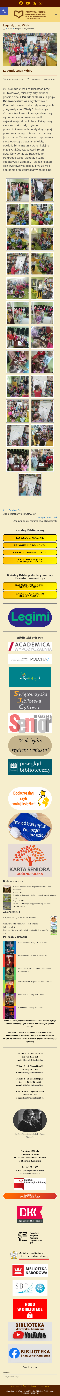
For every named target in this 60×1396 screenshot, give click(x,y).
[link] (4, 11)
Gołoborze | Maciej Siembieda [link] (31, 1008)
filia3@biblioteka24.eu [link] (33, 1085)
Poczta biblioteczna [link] (30, 1386)
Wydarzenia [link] (29, 29)
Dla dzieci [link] (35, 79)
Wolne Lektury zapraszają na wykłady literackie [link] (32, 903)
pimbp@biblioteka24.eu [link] (33, 1170)
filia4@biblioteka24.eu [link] (33, 1098)
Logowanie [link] (44, 1386)
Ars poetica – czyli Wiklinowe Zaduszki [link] (20, 917)
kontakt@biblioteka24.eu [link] (30, 1174)
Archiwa (6, 1373)
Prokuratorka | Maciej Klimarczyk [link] (32, 956)
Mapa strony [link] (15, 1386)
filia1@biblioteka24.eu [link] (33, 1060)
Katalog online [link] (30, 537)
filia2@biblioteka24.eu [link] (33, 1073)
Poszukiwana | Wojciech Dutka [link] (31, 995)
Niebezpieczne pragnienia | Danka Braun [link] (35, 982)
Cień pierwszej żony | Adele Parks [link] (32, 943)
